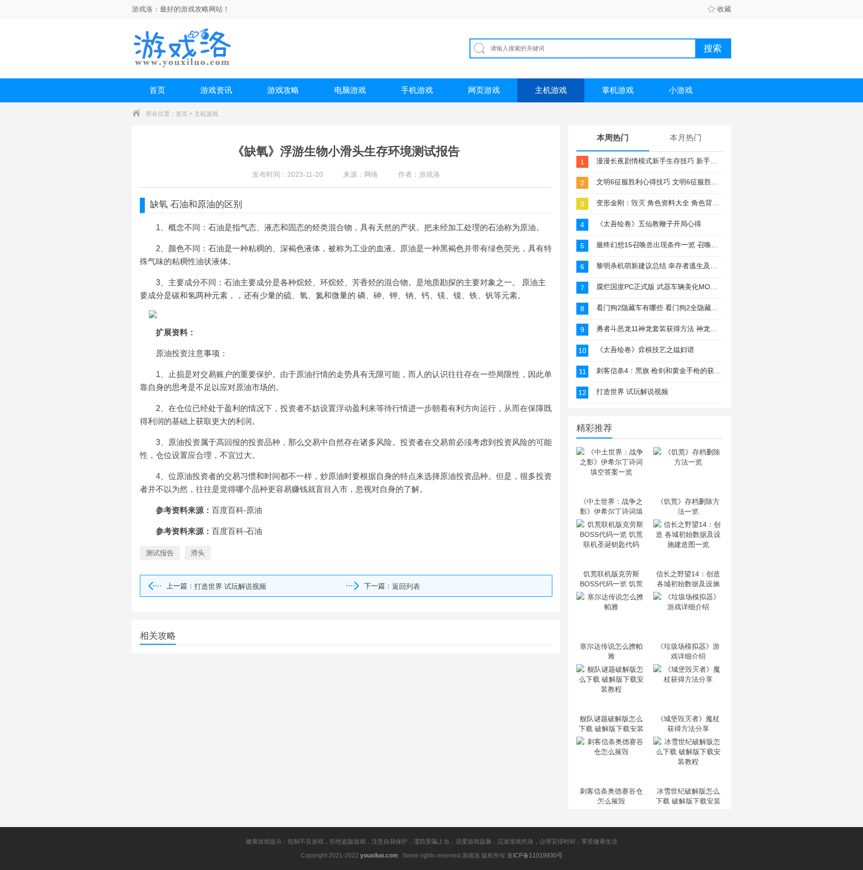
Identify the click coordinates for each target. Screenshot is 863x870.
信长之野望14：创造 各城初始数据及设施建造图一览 (688, 578)
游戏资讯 (216, 90)
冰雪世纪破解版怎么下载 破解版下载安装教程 (688, 795)
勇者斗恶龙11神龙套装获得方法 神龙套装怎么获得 (658, 329)
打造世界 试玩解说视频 (230, 586)
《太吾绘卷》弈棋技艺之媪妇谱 (645, 350)
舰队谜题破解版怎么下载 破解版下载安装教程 (611, 723)
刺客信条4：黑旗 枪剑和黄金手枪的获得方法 (658, 371)
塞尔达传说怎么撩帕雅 (611, 650)
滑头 (198, 553)
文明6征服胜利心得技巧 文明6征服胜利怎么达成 (658, 182)
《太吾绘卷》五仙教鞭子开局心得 (648, 224)
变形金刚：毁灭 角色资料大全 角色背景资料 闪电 (658, 203)
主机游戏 (551, 90)
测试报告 (160, 553)
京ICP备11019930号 (535, 855)
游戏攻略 (283, 90)
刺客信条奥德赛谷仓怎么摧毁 (611, 795)
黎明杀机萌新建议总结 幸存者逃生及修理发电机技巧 (658, 266)
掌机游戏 (618, 90)
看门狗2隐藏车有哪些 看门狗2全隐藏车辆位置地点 (658, 308)
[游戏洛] (182, 48)
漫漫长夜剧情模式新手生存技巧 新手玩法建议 (658, 161)
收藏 (724, 9)
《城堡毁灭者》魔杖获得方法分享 (688, 723)
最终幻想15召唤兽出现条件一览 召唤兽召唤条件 (658, 245)
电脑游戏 (350, 90)
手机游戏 (417, 90)
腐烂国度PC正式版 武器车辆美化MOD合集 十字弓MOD (658, 287)
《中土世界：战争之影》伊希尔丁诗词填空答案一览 (611, 505)
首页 (157, 90)
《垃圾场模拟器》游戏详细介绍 (688, 650)
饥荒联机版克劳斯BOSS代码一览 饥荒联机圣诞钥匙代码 (611, 578)
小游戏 (681, 90)
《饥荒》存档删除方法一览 (688, 505)
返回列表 (406, 586)
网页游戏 (484, 90)
